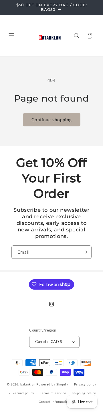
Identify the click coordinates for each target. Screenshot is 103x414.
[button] (11, 35)
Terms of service (53, 393)
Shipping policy (84, 393)
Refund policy (23, 393)
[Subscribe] (85, 252)
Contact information (54, 401)
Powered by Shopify (52, 384)
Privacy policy (85, 384)
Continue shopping (51, 119)
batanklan (27, 384)
